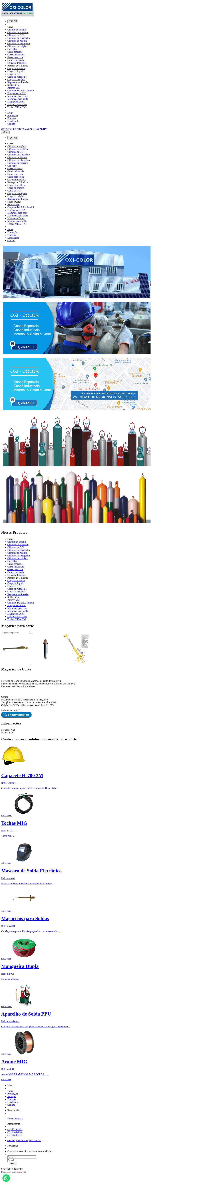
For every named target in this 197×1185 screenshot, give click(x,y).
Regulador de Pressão (17, 82)
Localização (13, 121)
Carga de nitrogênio (17, 76)
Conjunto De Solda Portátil (20, 90)
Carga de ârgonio (15, 71)
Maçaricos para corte (17, 96)
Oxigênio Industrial (16, 63)
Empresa (11, 118)
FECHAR (13, 21)
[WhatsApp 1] (6, 1182)
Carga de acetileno (16, 68)
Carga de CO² (14, 74)
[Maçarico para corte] (16, 662)
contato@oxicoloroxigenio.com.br (24, 1140)
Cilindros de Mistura (17, 40)
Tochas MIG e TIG (16, 107)
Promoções (12, 115)
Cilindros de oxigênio (17, 46)
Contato (11, 124)
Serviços (11, 1096)
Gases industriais (15, 54)
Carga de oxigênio (16, 79)
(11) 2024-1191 (40, 129)
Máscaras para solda (17, 104)
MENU (5, 132)
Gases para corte (15, 57)
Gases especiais (14, 51)
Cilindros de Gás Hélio (18, 38)
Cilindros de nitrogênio (18, 43)
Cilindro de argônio (16, 29)
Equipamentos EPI (16, 93)
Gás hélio (12, 49)
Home (10, 112)
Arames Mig (13, 88)
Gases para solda (15, 60)
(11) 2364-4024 (24, 129)
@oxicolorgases (15, 1118)
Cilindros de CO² (15, 35)
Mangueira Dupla (15, 101)
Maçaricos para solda (17, 99)
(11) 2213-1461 (8, 129)
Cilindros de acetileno (17, 32)
